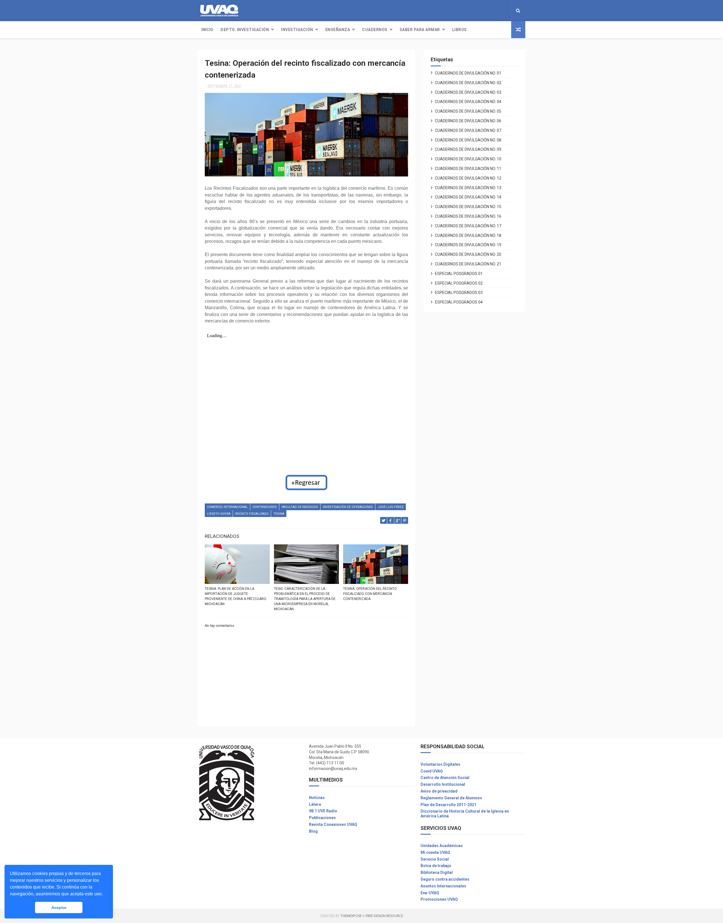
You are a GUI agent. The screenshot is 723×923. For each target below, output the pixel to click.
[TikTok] (505, 10)
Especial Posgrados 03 (459, 292)
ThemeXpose (351, 915)
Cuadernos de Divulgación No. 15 (468, 206)
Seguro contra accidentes (445, 879)
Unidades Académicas (442, 845)
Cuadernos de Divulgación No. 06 (468, 121)
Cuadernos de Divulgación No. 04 (468, 101)
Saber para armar (420, 29)
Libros (459, 29)
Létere (315, 804)
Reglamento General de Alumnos (451, 798)
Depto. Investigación (245, 29)
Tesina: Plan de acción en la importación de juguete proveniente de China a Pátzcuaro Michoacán (235, 596)
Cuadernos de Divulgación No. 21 (468, 264)
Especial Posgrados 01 (459, 273)
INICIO (207, 29)
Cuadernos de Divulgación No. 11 (468, 168)
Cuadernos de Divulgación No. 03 (468, 92)
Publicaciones (322, 817)
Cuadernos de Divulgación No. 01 (468, 73)
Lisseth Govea (218, 514)
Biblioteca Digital (437, 872)
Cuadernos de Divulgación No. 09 (468, 149)
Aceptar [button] (58, 907)
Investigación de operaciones (348, 507)
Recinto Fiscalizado (252, 514)
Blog (313, 831)
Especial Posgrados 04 (459, 302)
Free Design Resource (384, 915)
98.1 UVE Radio (323, 811)
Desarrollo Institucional (443, 784)
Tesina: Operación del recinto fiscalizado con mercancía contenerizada (370, 594)
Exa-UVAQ (430, 893)
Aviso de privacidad (439, 791)
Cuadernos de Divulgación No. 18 (468, 235)
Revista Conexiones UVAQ (333, 824)
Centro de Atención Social (445, 777)
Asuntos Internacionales (443, 886)
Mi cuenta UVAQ (435, 852)
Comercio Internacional (227, 507)
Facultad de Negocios (300, 507)
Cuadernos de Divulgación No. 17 (468, 226)
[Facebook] (496, 10)
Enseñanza (337, 29)
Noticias (317, 797)
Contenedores (264, 507)
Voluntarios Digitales (440, 764)
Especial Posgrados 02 (459, 283)
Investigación (297, 29)
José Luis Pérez (391, 507)
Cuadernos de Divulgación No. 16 (468, 216)
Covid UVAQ (432, 771)
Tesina (278, 514)
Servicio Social (435, 859)
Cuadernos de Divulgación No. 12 (468, 178)
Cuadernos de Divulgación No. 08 (468, 140)
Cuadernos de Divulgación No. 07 (468, 130)
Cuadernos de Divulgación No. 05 (468, 111)
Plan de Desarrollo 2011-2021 (448, 804)
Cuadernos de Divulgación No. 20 (468, 254)
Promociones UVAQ (439, 899)
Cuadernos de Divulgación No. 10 (468, 159)
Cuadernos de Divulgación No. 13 (468, 188)
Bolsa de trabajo (436, 865)
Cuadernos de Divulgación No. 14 (468, 197)
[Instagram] (500, 10)
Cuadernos (374, 29)
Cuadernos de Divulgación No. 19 (468, 245)
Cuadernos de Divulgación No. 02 (468, 82)
